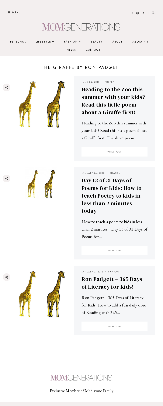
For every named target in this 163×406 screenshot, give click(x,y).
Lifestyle (43, 42)
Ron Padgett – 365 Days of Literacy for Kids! (112, 283)
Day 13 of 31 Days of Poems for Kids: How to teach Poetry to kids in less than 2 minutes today (112, 196)
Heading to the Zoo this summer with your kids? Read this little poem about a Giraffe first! (113, 100)
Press (71, 50)
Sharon (115, 173)
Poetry (109, 82)
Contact (93, 50)
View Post (114, 151)
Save (10, 113)
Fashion (71, 42)
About (117, 42)
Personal (18, 42)
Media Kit (140, 42)
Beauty (97, 42)
